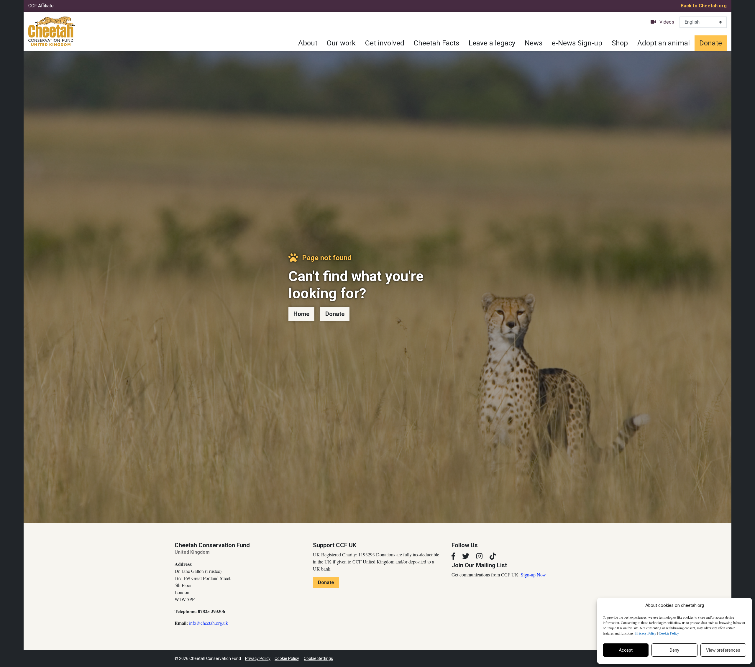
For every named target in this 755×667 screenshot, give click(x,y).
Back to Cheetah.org (704, 6)
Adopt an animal (663, 43)
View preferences (723, 650)
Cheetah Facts (436, 43)
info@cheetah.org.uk (208, 623)
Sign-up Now (533, 574)
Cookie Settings (318, 658)
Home (301, 313)
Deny (674, 650)
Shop (620, 43)
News (533, 43)
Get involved (384, 43)
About (307, 43)
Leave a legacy (492, 43)
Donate (710, 43)
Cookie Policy (287, 658)
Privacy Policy (257, 658)
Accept (626, 650)
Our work (341, 43)
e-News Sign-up (577, 43)
